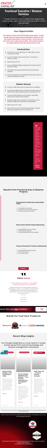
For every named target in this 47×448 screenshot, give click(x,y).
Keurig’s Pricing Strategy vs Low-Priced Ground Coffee (7, 374)
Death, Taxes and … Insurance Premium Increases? (39, 374)
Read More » (4, 393)
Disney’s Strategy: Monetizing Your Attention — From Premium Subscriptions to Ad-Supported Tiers (23, 378)
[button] (45, 4)
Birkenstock (23, 301)
